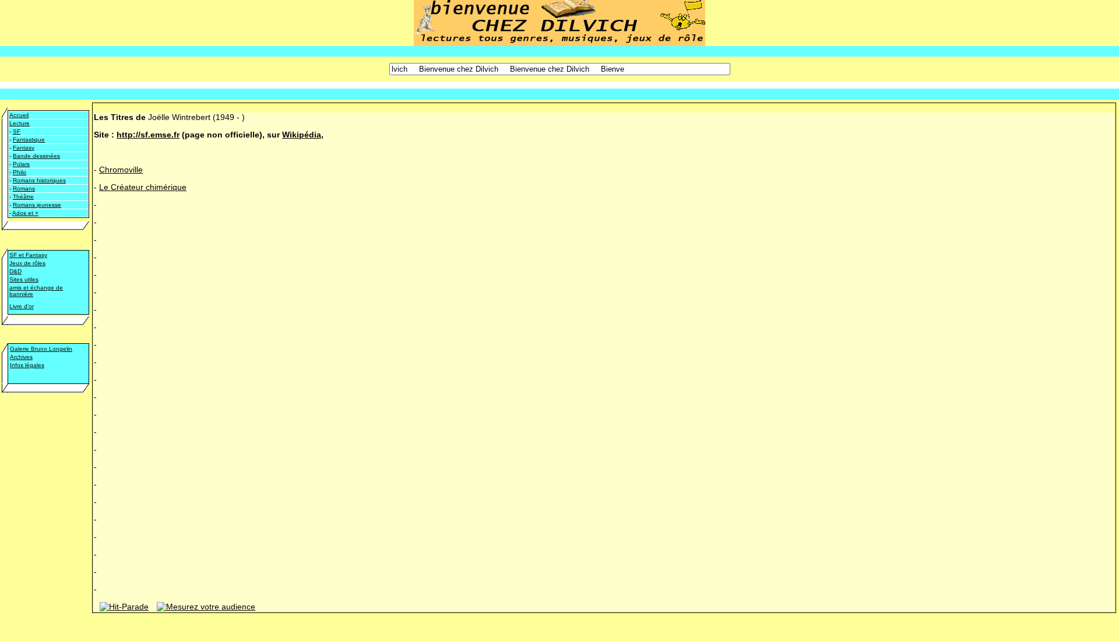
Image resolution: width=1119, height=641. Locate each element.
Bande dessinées (36, 156)
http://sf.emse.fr (148, 134)
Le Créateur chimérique (142, 187)
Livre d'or (21, 306)
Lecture (19, 123)
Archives (21, 357)
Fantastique (29, 139)
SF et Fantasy (28, 255)
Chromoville (121, 169)
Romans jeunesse (37, 205)
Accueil (19, 115)
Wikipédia (301, 134)
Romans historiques (39, 180)
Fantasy (23, 148)
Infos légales (27, 365)
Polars (21, 164)
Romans (24, 188)
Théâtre (23, 196)
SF (16, 131)
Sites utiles (23, 279)
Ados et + (25, 213)
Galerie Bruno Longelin (41, 349)
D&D (15, 271)
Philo (19, 172)
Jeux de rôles (27, 263)
